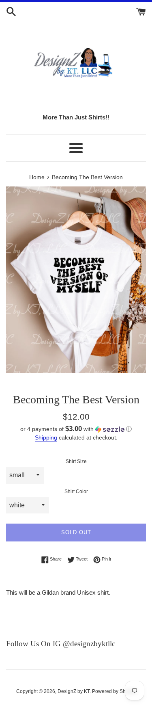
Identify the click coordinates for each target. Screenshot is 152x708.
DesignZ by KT (74, 691)
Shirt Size (76, 461)
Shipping (46, 437)
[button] (76, 429)
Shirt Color (76, 491)
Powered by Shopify (114, 691)
